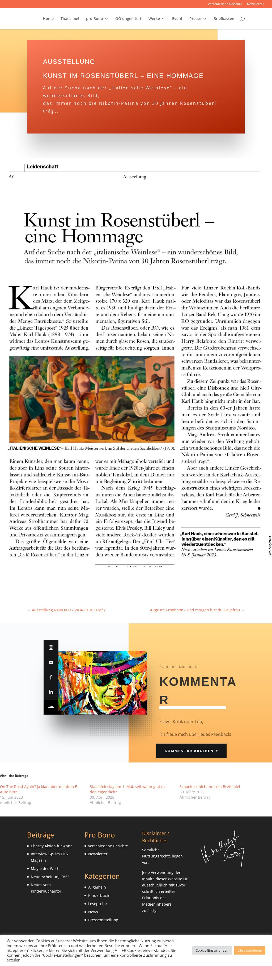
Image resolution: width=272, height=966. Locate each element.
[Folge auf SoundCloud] (51, 707)
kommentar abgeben (189, 750)
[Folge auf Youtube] (51, 662)
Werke (154, 19)
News (93, 911)
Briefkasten (224, 19)
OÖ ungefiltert (128, 19)
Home (48, 19)
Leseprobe (97, 903)
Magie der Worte (46, 868)
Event (177, 19)
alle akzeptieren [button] (249, 950)
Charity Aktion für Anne (52, 845)
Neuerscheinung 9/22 (50, 876)
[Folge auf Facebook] (51, 677)
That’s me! (70, 19)
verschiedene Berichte (225, 4)
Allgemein (97, 887)
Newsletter (255, 4)
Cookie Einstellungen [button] (212, 950)
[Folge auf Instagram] (51, 647)
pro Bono (94, 19)
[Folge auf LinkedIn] (51, 692)
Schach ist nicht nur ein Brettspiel (210, 786)
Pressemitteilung (103, 919)
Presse (195, 19)
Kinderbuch (98, 895)
